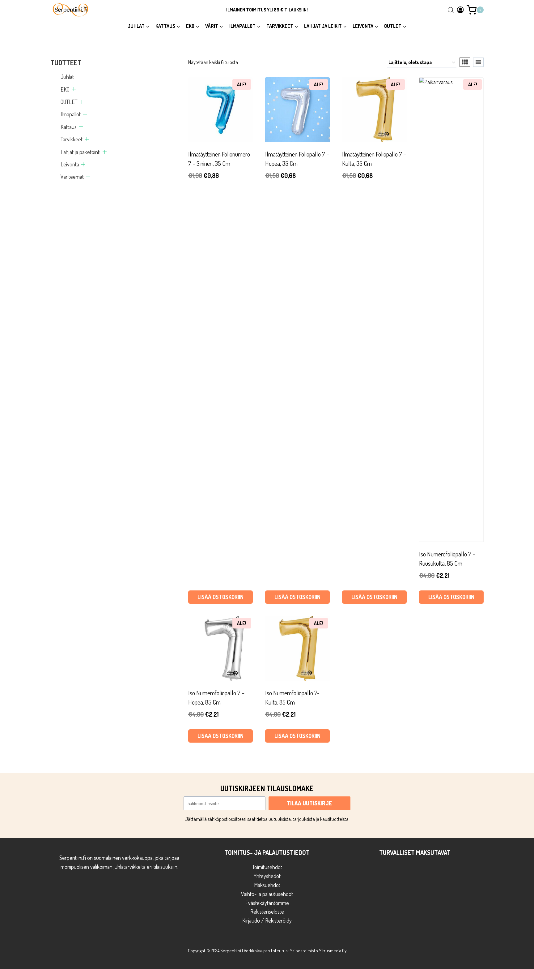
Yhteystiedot (267, 876)
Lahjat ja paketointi (80, 151)
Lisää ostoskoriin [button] (220, 597)
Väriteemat (72, 176)
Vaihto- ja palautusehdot (267, 893)
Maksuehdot (267, 884)
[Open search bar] (451, 10)
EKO (65, 89)
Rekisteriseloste (267, 911)
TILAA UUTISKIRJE (309, 803)
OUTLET (69, 101)
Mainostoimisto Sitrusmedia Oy (318, 951)
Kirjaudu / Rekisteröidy (267, 920)
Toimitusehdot (267, 867)
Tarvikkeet (72, 139)
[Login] (460, 9)
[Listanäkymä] (478, 62)
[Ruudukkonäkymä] (465, 62)
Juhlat (67, 76)
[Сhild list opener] (78, 77)
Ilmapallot (71, 114)
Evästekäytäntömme (267, 902)
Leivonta (70, 164)
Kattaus (69, 126)
